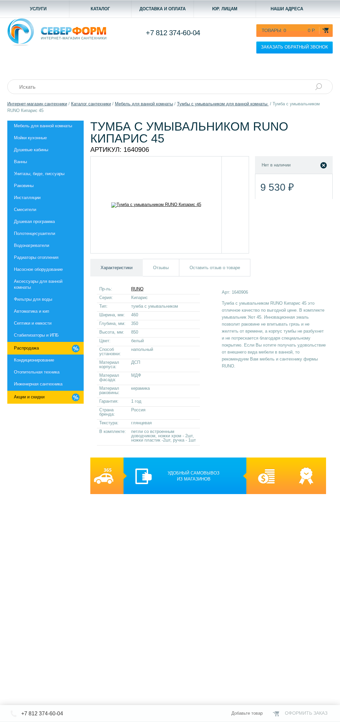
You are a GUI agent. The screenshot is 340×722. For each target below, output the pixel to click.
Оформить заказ (306, 713)
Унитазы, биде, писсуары (39, 173)
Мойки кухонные (30, 137)
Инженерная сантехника (38, 383)
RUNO (137, 288)
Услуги (38, 8)
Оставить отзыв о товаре (215, 267)
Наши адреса (287, 8)
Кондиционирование (34, 360)
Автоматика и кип (31, 311)
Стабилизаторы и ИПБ (36, 335)
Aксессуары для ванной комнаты (38, 284)
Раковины (24, 185)
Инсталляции (27, 197)
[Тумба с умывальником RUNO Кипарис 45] (156, 204)
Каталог (100, 8)
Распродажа (26, 348)
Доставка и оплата (162, 8)
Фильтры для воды (33, 299)
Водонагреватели (31, 245)
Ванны (20, 161)
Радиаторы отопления (36, 257)
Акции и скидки (29, 396)
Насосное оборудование (38, 269)
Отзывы (161, 267)
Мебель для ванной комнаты (43, 125)
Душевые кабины (31, 149)
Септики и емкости (32, 323)
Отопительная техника (36, 371)
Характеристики (116, 267)
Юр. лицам (224, 8)
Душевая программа (34, 221)
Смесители (25, 209)
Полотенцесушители (34, 233)
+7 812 (173, 33)
